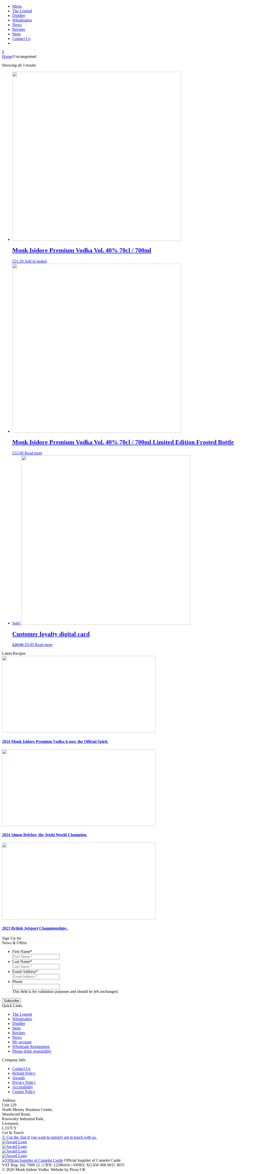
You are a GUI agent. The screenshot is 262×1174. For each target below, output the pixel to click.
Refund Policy (24, 1073)
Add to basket (35, 261)
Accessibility (22, 1087)
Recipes (18, 29)
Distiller (18, 15)
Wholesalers (22, 20)
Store (16, 34)
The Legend (22, 11)
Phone (17, 981)
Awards (18, 1078)
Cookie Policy (23, 1091)
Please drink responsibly (31, 1051)
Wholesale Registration (31, 1046)
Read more (33, 453)
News (17, 25)
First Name (22, 951)
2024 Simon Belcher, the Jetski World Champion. (44, 835)
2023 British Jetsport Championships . (35, 928)
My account (21, 1042)
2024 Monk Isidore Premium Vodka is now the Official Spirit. (55, 741)
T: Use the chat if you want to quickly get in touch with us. (49, 1137)
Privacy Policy (24, 1082)
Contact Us (21, 38)
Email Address (25, 971)
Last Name (22, 961)
